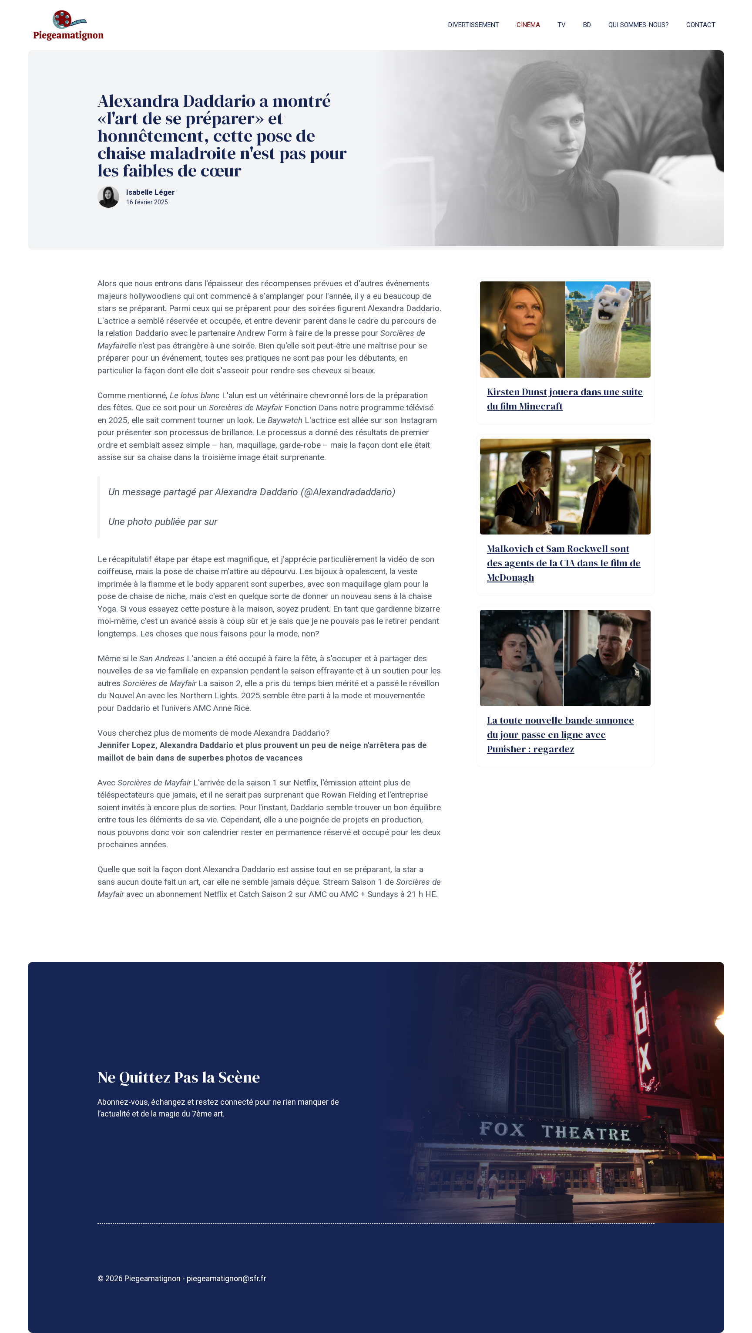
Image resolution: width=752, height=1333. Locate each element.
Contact (700, 25)
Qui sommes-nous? (638, 25)
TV (561, 25)
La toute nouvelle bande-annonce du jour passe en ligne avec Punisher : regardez (560, 734)
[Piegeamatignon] (68, 25)
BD (587, 25)
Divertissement (473, 25)
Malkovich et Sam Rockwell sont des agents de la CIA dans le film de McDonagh (564, 563)
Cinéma (528, 25)
